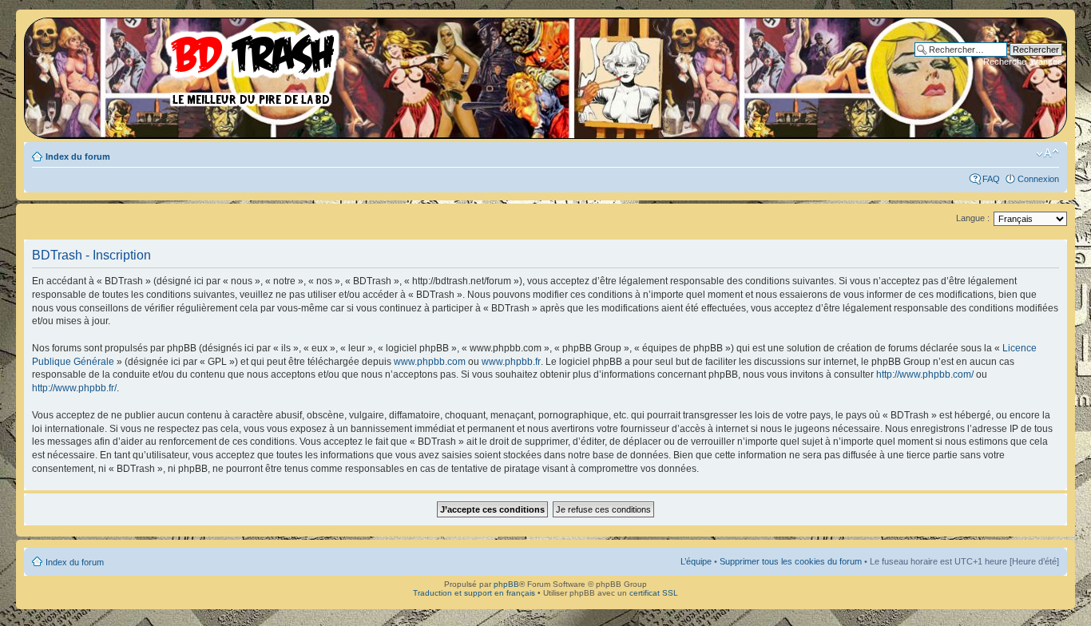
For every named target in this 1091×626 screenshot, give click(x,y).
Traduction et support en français (474, 592)
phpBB (506, 584)
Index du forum (78, 156)
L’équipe (696, 561)
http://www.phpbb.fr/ (74, 388)
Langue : (973, 218)
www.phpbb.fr (511, 361)
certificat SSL (653, 592)
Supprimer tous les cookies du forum (791, 561)
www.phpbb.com (430, 361)
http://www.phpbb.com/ (925, 374)
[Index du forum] (188, 63)
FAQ (991, 179)
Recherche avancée (1022, 61)
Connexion (1038, 179)
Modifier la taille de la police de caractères (1047, 153)
